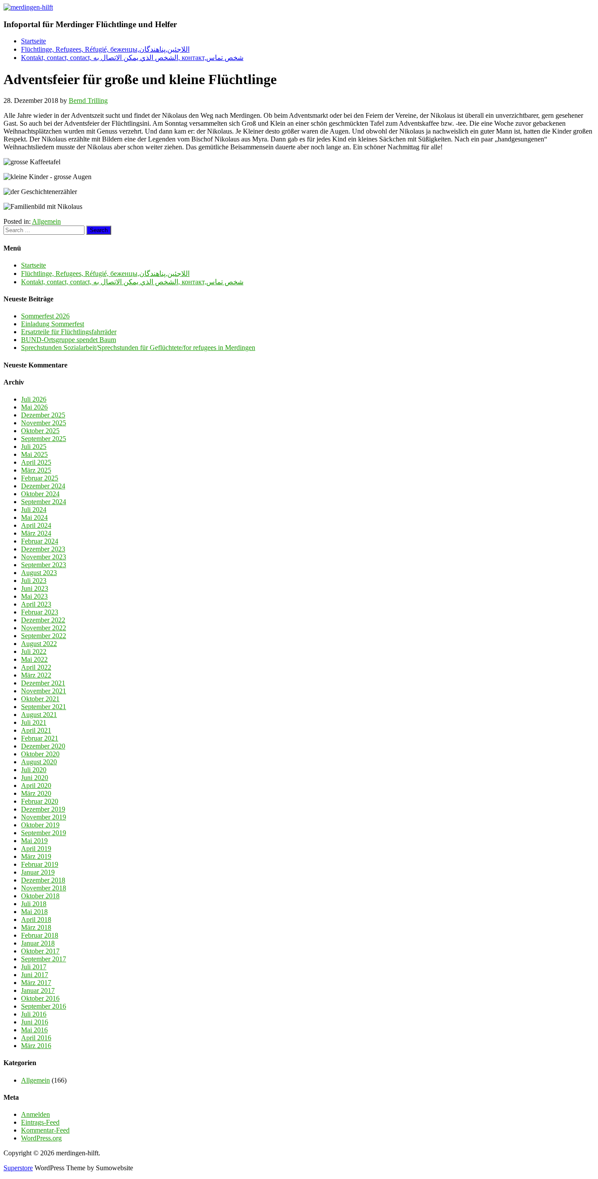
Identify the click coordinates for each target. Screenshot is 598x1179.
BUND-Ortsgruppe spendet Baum (68, 339)
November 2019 (43, 817)
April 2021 (36, 730)
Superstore (18, 1168)
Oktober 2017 (40, 951)
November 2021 (43, 691)
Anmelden (35, 1114)
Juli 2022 (33, 651)
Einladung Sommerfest (52, 324)
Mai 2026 (34, 407)
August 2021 (39, 714)
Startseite (33, 41)
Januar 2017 (38, 990)
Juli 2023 (33, 580)
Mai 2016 (34, 1030)
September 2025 (43, 438)
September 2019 (43, 833)
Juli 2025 (33, 446)
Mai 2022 (34, 659)
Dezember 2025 (43, 415)
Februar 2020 (39, 801)
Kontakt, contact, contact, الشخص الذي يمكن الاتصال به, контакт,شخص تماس (132, 57)
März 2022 (36, 675)
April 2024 (36, 525)
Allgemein (46, 221)
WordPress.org (41, 1138)
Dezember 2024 (43, 486)
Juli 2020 (33, 769)
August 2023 (39, 572)
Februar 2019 (39, 864)
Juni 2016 (34, 1022)
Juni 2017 (34, 974)
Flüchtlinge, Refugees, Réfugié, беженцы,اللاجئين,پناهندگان (105, 49)
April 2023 (36, 604)
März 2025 (36, 470)
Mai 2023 (34, 596)
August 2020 (39, 762)
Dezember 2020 (43, 746)
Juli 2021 (33, 722)
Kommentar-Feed (45, 1130)
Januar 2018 (38, 943)
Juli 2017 (33, 967)
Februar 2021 (39, 738)
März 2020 (36, 793)
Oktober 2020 (40, 754)
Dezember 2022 (43, 620)
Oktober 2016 (40, 998)
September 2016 (43, 1006)
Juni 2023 (34, 588)
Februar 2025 (39, 478)
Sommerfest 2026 (45, 316)
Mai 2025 (34, 454)
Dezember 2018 (43, 880)
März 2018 (36, 927)
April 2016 (36, 1037)
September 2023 (43, 564)
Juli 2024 (33, 509)
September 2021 (43, 706)
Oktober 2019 (40, 825)
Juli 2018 (33, 903)
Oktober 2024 (40, 494)
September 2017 (43, 959)
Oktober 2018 (40, 896)
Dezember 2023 (43, 549)
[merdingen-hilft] (28, 7)
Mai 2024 (34, 517)
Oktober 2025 (40, 430)
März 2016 (36, 1045)
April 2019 (36, 848)
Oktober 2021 (40, 698)
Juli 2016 (33, 1014)
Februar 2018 (39, 935)
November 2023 (43, 557)
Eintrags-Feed (40, 1122)
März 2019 (36, 856)
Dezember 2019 (43, 809)
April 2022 (36, 667)
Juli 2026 (33, 399)
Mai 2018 (34, 911)
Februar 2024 (39, 541)
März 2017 (36, 982)
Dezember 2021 (43, 683)
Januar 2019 (38, 872)
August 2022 (39, 643)
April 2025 (36, 462)
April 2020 (36, 785)
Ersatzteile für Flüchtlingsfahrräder (68, 331)
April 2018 (36, 919)
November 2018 (43, 888)
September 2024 (43, 501)
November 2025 (43, 423)
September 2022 (43, 635)
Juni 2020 (34, 777)
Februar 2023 (39, 612)
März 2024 (36, 533)
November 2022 (43, 628)
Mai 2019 (34, 840)
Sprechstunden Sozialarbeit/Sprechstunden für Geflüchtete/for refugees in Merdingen (138, 347)
